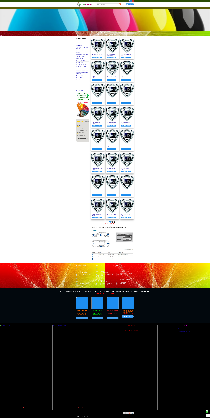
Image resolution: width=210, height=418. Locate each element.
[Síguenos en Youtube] (133, 1)
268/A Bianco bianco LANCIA (111, 76)
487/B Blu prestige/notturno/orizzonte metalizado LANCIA (111, 146)
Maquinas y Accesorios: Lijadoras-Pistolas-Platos (82, 73)
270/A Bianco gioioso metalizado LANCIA (126, 77)
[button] (130, 4)
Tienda (94, 7)
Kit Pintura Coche (79, 62)
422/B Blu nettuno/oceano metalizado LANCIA (96, 145)
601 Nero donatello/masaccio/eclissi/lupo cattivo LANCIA (111, 191)
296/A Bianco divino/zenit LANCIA (125, 100)
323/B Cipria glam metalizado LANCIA (96, 123)
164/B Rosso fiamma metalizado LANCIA (126, 55)
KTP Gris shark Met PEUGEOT (82, 130)
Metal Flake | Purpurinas (80, 56)
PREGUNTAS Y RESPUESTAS (113, 7)
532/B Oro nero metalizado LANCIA (111, 169)
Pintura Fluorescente (79, 79)
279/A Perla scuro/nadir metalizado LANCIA (95, 100)
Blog (119, 7)
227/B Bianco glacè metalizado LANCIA (97, 77)
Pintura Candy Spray (80, 58)
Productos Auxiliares (79, 86)
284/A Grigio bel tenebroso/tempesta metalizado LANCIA (111, 100)
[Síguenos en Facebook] (129, 1)
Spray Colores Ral (79, 90)
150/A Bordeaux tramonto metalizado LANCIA (111, 55)
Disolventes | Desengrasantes (81, 64)
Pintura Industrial (79, 81)
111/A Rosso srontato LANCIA (97, 54)
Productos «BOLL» (79, 77)
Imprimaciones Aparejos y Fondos (82, 70)
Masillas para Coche (79, 75)
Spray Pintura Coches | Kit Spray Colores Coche (82, 48)
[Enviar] (120, 4)
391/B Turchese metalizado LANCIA (125, 123)
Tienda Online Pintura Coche (184, 331)
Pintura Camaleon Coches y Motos (82, 54)
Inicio (91, 7)
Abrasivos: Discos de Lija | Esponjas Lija (82, 67)
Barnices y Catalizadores (80, 60)
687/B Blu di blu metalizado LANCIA (125, 215)
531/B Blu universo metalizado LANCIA (97, 169)
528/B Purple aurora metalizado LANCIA (126, 145)
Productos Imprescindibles (102, 7)
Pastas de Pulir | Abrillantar (81, 88)
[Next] (114, 222)
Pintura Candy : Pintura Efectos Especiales (81, 51)
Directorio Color (102, 34)
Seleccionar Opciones (97, 57)
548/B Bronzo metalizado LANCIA (125, 169)
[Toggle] (88, 42)
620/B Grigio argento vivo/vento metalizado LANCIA (97, 215)
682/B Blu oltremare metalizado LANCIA (111, 215)
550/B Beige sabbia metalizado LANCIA (97, 191)
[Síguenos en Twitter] (131, 1)
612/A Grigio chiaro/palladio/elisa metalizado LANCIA (126, 191)
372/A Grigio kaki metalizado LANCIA (111, 123)
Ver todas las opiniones (82, 139)
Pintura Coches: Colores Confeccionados (80, 44)
